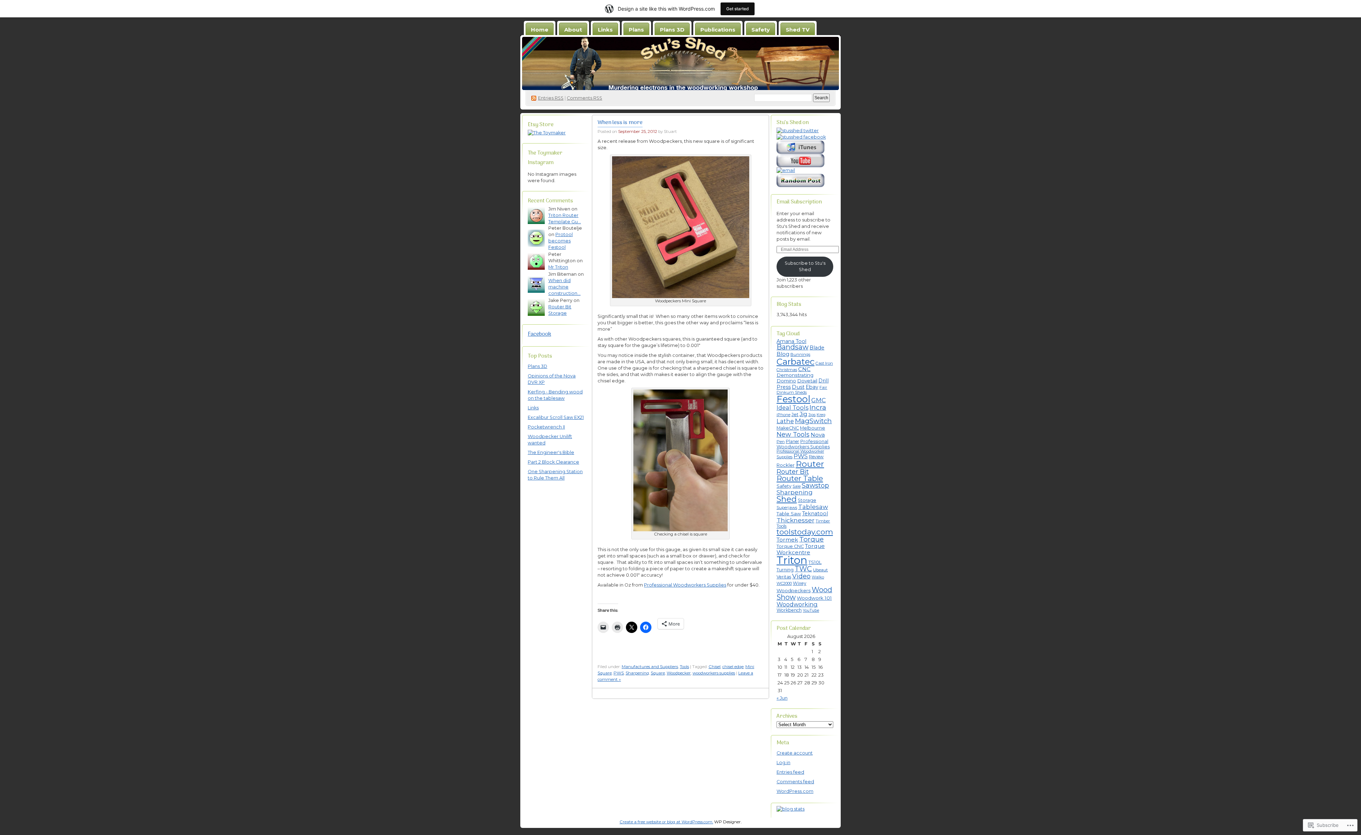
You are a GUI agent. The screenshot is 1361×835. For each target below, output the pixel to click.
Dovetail (807, 380)
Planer (792, 441)
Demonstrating (795, 375)
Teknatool (815, 513)
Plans (636, 30)
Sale (796, 486)
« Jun (782, 698)
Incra (818, 407)
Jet (795, 414)
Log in (783, 762)
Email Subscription (799, 202)
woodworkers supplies (714, 673)
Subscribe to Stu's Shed (805, 266)
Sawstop (815, 485)
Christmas (787, 369)
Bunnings (800, 354)
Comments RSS (584, 98)
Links (605, 30)
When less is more (620, 122)
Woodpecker (679, 673)
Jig (803, 414)
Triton (792, 560)
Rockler (786, 465)
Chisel (714, 666)
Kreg (821, 414)
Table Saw (789, 513)
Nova (818, 434)
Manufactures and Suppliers (650, 666)
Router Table (800, 478)
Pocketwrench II (546, 427)
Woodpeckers (794, 590)
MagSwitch (813, 421)
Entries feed (790, 772)
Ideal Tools (792, 407)
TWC (803, 569)
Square (658, 673)
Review (816, 456)
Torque (811, 539)
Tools (684, 666)
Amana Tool (791, 341)
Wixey (799, 583)
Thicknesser (795, 520)
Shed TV (798, 30)
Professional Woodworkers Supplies (685, 585)
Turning (785, 569)
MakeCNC (788, 428)
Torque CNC (790, 546)
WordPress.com (795, 791)
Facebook (539, 334)
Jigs (812, 415)
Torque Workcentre (801, 549)
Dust (798, 387)
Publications (717, 30)
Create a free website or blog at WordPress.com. (666, 821)
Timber (823, 521)
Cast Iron (824, 363)
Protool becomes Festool (560, 241)
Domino (786, 380)
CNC (804, 369)
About (573, 30)
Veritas (784, 576)
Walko (818, 577)
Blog (783, 354)
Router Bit (793, 471)
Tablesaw (813, 506)
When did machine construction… (564, 287)
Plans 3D (672, 30)
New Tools (793, 434)
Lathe (785, 421)
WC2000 (784, 583)
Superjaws (787, 507)
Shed (787, 499)
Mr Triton (558, 267)
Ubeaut (820, 569)
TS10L (815, 562)
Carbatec (795, 362)
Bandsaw (792, 347)
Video (801, 576)
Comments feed (795, 781)
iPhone (783, 414)
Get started (737, 8)
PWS (619, 673)
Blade (817, 347)
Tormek (787, 539)
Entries (551, 98)
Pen (781, 441)
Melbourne (812, 428)
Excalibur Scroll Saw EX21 (556, 417)
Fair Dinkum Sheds (802, 390)
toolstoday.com (805, 531)
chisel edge (733, 666)
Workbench (789, 610)
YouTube (811, 610)
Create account (795, 753)
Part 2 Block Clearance (553, 462)
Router (810, 464)
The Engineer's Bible (551, 452)
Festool (793, 398)
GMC (818, 400)
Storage (807, 500)
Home (539, 30)
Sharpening (637, 673)
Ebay (812, 387)
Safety (760, 30)
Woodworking (797, 604)
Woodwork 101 (814, 598)
